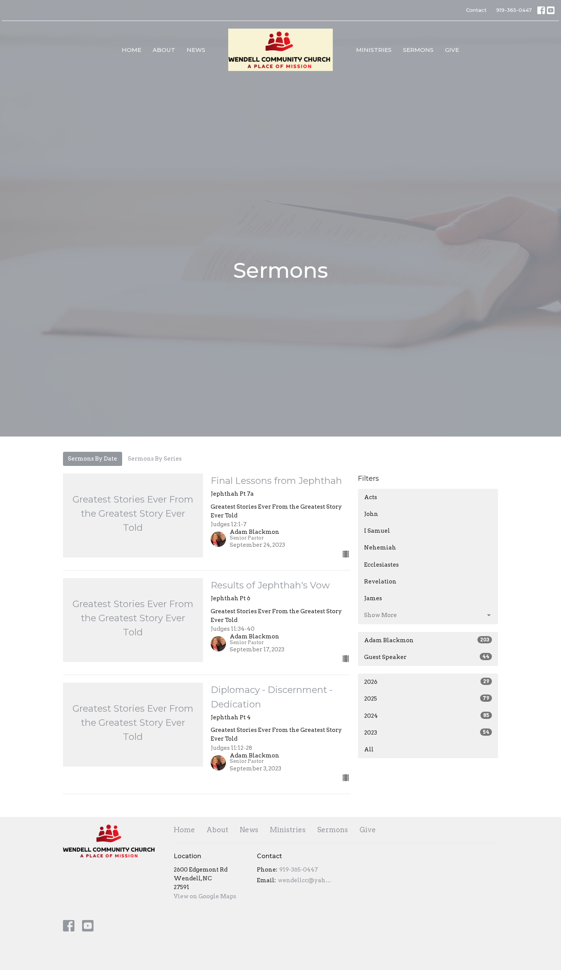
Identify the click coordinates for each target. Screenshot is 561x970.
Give (452, 49)
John (371, 514)
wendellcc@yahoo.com (305, 880)
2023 (426, 732)
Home (131, 49)
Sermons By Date (92, 458)
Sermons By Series (155, 458)
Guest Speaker (426, 657)
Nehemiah (380, 547)
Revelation (380, 581)
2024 (426, 715)
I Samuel (377, 530)
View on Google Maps (205, 896)
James (373, 598)
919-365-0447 (514, 10)
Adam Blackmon (426, 640)
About (164, 49)
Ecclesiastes (381, 564)
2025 (426, 698)
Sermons (418, 49)
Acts (370, 497)
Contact (476, 10)
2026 (426, 681)
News (196, 49)
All (369, 749)
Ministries (374, 49)
